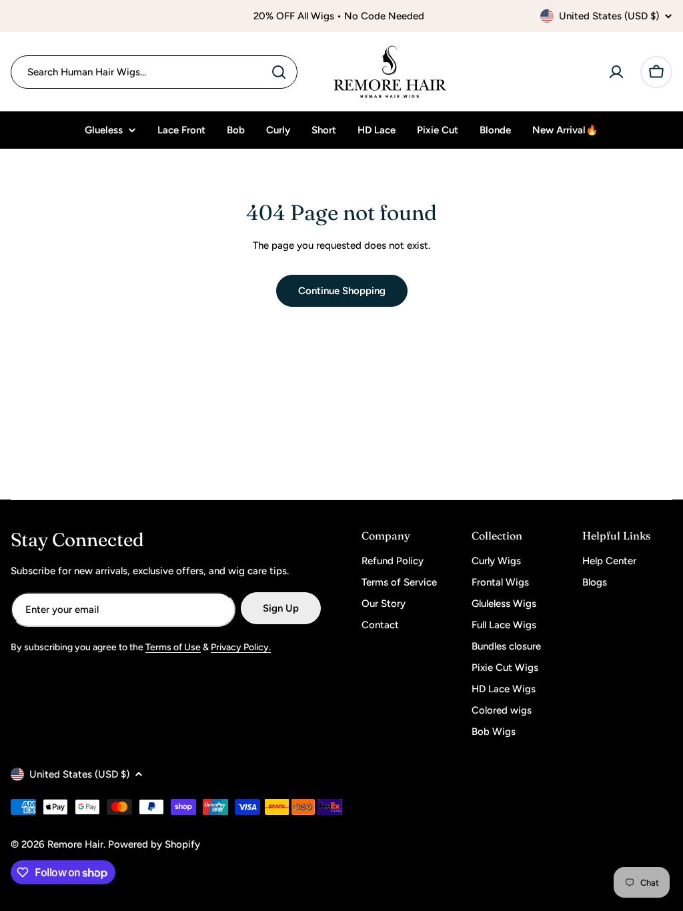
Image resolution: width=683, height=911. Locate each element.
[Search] (279, 72)
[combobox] (154, 72)
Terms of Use (173, 647)
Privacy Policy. (241, 647)
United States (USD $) (609, 16)
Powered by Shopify (154, 844)
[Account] (616, 72)
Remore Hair (75, 844)
